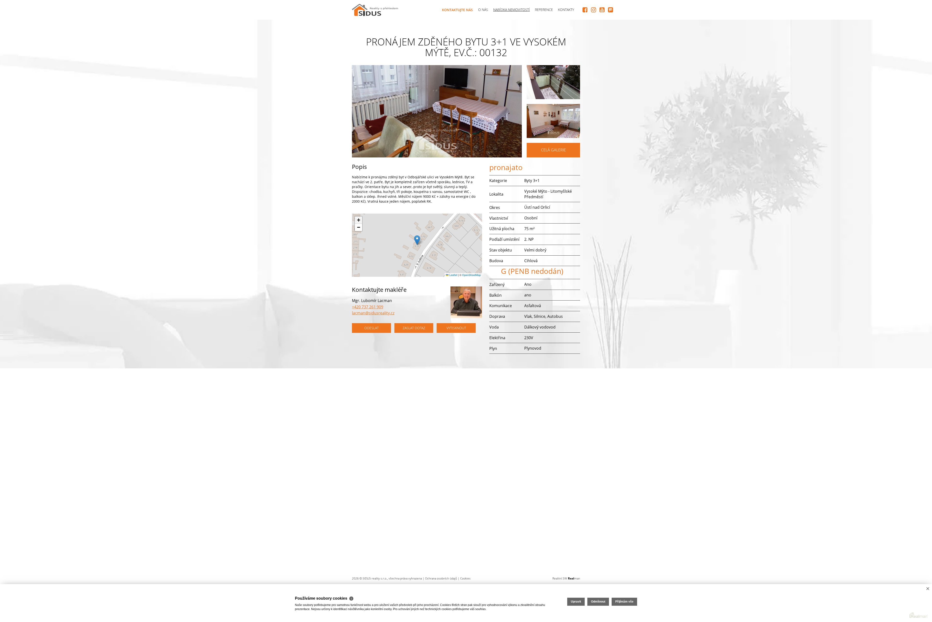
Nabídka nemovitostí (511, 9)
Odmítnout (598, 601)
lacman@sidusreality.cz (373, 313)
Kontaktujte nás (457, 10)
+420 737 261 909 (367, 307)
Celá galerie (553, 150)
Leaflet (453, 275)
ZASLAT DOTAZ (414, 328)
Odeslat (371, 328)
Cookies (465, 578)
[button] (417, 240)
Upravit (576, 601)
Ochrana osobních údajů (441, 578)
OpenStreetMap (471, 275)
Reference (544, 9)
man (574, 578)
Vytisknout (456, 328)
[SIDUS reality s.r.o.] (375, 9)
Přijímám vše (624, 601)
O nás (483, 9)
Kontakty (566, 9)
